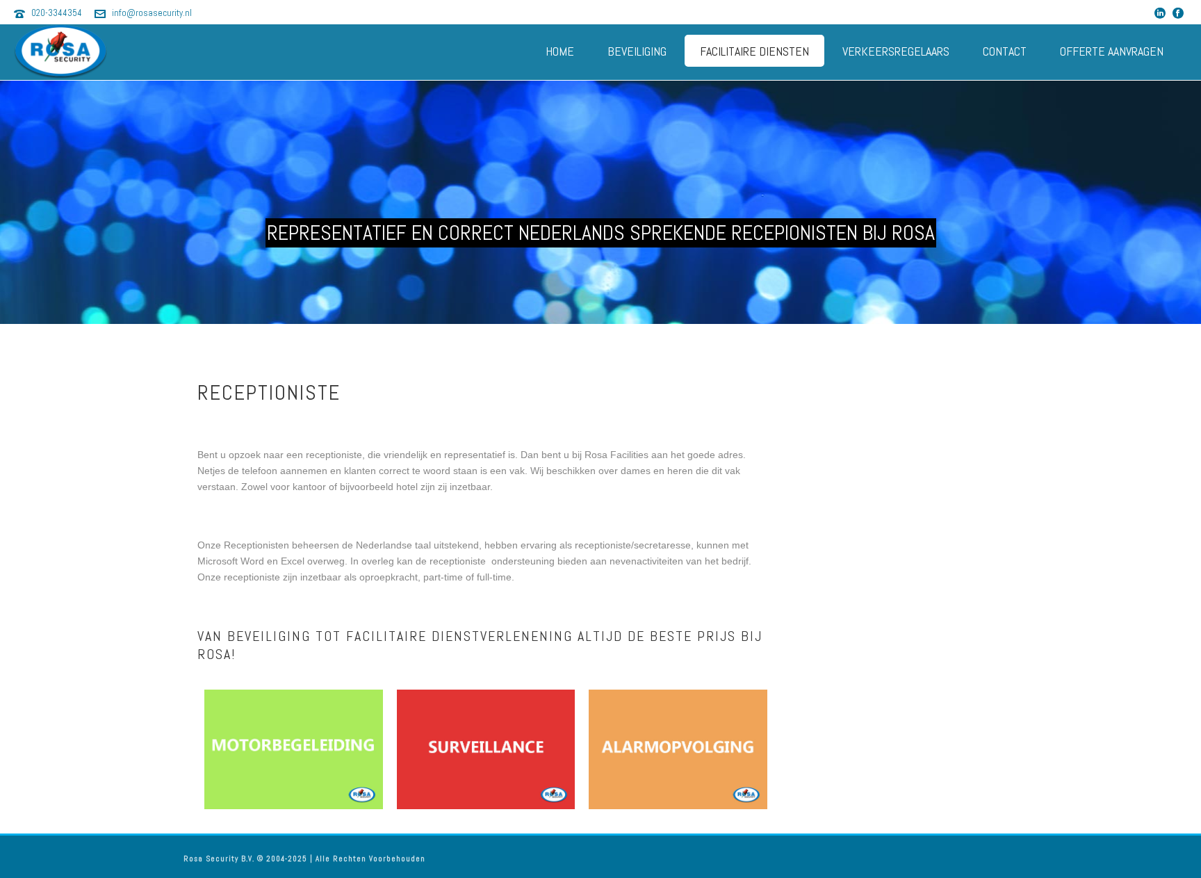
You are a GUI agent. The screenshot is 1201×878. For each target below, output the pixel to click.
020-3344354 (56, 13)
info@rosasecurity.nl (152, 13)
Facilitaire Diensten (754, 51)
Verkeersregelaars (895, 51)
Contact (1005, 51)
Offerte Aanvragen (1111, 51)
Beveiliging (637, 51)
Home (560, 51)
